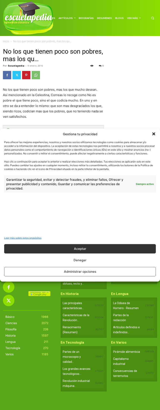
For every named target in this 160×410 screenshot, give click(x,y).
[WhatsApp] (36, 75)
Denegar (80, 260)
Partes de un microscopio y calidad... (72, 356)
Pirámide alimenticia (126, 351)
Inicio (6, 41)
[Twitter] (16, 75)
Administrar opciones (80, 272)
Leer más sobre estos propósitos (22, 237)
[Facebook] (7, 75)
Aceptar (80, 249)
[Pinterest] (26, 75)
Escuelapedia (16, 65)
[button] (154, 134)
